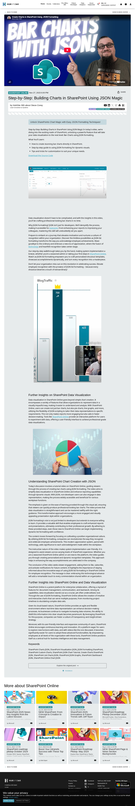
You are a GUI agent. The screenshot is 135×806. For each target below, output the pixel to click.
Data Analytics (82, 4)
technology (33, 246)
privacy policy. (13, 797)
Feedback (68, 671)
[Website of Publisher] (119, 106)
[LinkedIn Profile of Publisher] (109, 106)
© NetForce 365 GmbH (11, 785)
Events (49, 4)
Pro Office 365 (64, 4)
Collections (56, 4)
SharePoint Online (98, 253)
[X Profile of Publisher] (112, 106)
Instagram (91, 784)
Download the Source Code (40, 155)
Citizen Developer (73, 4)
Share (123, 92)
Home (43, 4)
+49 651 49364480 (104, 788)
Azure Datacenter (91, 4)
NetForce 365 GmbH (104, 781)
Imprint (70, 783)
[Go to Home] (10, 4)
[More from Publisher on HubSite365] (123, 105)
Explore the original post (66, 666)
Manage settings (22, 800)
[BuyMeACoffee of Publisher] (116, 106)
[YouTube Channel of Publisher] (105, 106)
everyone (54, 228)
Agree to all (8, 800)
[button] (109, 5)
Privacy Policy (72, 781)
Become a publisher (74, 788)
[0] (121, 4)
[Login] (130, 4)
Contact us (71, 786)
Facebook (91, 781)
